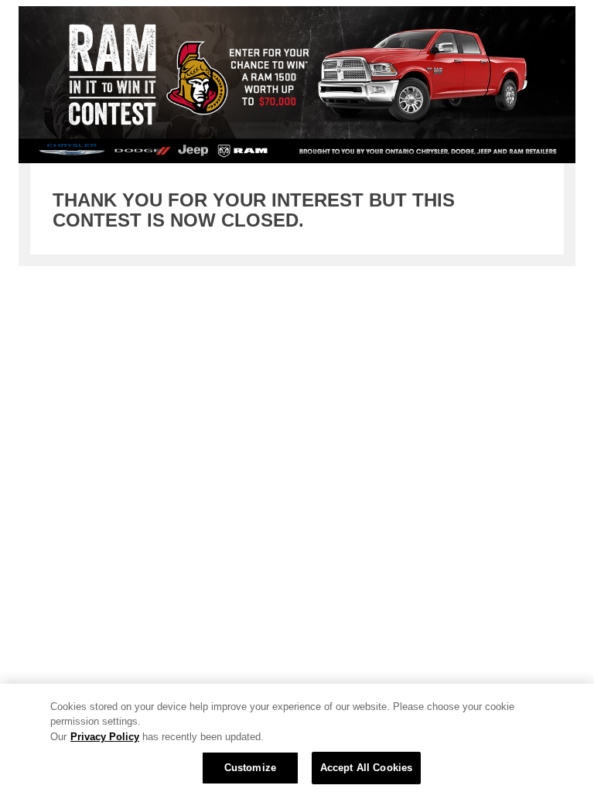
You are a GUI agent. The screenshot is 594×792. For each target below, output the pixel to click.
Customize (250, 767)
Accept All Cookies (366, 767)
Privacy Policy (104, 736)
